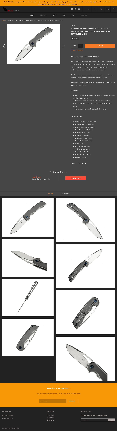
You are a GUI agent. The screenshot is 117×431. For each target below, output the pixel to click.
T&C (72, 15)
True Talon (5, 428)
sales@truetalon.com (7, 418)
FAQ (64, 15)
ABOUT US (83, 15)
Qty (74, 46)
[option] (33, 44)
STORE (42, 15)
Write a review (76, 178)
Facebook (51, 415)
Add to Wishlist (77, 50)
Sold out (100, 46)
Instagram (51, 417)
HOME (32, 15)
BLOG (54, 15)
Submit (111, 420)
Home (3, 20)
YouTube (51, 420)
